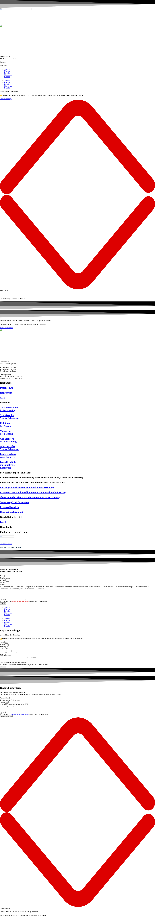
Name (2, 576)
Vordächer (40, 589)
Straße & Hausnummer (8, 653)
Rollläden (49, 587)
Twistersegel (39, 587)
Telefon (2, 580)
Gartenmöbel (59, 587)
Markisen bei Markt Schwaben (9, 417)
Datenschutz (6, 387)
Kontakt (7, 77)
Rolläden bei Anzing (5, 424)
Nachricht (3, 599)
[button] (77, 196)
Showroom (8, 75)
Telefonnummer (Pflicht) (8, 700)
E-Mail (2, 644)
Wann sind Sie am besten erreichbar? (12, 704)
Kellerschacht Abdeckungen (124, 587)
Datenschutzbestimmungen (20, 601)
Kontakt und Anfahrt (11, 512)
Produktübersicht (9, 507)
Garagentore (29, 587)
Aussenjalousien (141, 587)
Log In (3, 522)
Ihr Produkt (4, 649)
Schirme (69, 587)
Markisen (19, 587)
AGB (2, 397)
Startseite (7, 69)
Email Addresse (5, 578)
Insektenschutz (95, 587)
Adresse (3, 582)
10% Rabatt (4, 290)
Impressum (6, 392)
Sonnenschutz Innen (81, 587)
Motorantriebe (107, 587)
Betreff (2, 584)
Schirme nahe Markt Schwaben (9, 448)
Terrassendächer (8, 587)
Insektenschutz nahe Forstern (8, 455)
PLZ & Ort (4, 655)
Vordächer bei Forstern (6, 432)
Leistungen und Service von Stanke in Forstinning (27, 487)
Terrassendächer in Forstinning (9, 409)
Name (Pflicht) (5, 698)
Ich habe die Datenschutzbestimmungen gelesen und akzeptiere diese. (26, 665)
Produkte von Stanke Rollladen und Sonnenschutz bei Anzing (33, 492)
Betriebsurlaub (5, 908)
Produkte (7, 73)
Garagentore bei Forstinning (8, 440)
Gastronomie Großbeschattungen (11, 589)
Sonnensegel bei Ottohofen (14, 502)
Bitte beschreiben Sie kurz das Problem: (13, 663)
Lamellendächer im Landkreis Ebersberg (9, 465)
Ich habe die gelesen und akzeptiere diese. (26, 601)
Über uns (7, 71)
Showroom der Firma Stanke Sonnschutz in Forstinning (30, 497)
